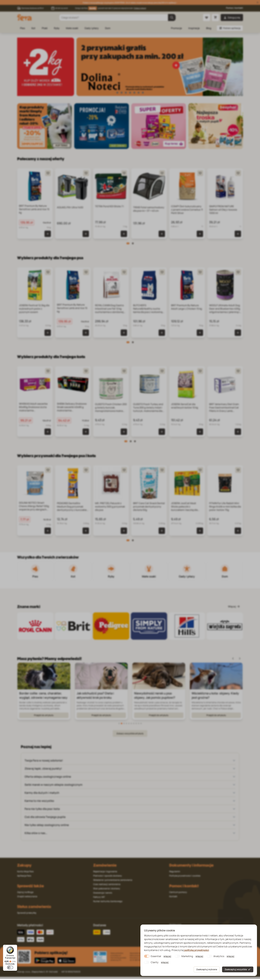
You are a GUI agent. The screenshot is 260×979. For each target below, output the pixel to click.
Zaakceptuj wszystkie (236, 969)
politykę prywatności (196, 950)
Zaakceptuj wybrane (206, 969)
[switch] (10, 967)
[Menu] (5, 946)
